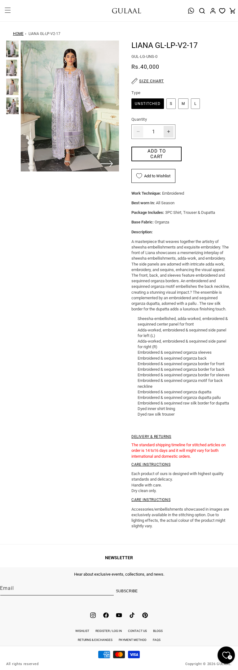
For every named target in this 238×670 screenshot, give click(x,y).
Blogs (158, 631)
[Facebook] (105, 615)
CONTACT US (137, 631)
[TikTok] (132, 615)
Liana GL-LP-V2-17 (44, 34)
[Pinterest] (145, 615)
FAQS (157, 640)
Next (106, 163)
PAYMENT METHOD (133, 640)
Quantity (139, 119)
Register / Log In (108, 631)
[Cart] (232, 11)
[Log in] (213, 11)
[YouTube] (119, 615)
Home (18, 34)
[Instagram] (92, 615)
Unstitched (148, 104)
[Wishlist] (222, 11)
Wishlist (82, 631)
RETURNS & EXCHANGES (95, 640)
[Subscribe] (132, 591)
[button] (7, 14)
